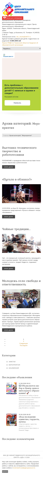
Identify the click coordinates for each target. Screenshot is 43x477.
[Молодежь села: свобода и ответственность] (21, 298)
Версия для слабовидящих (14, 18)
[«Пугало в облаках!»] (21, 193)
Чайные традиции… (16, 229)
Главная (6, 135)
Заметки (12, 361)
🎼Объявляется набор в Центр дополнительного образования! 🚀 (29, 389)
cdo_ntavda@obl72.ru (23, 36)
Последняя (23, 345)
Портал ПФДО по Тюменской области (15, 43)
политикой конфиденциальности (24, 468)
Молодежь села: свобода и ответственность (21, 282)
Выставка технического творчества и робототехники (19, 151)
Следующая (23, 343)
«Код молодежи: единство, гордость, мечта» (29, 419)
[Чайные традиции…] (21, 243)
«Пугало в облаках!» (17, 179)
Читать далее (8, 167)
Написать (17, 103)
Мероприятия (14, 365)
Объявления (14, 368)
